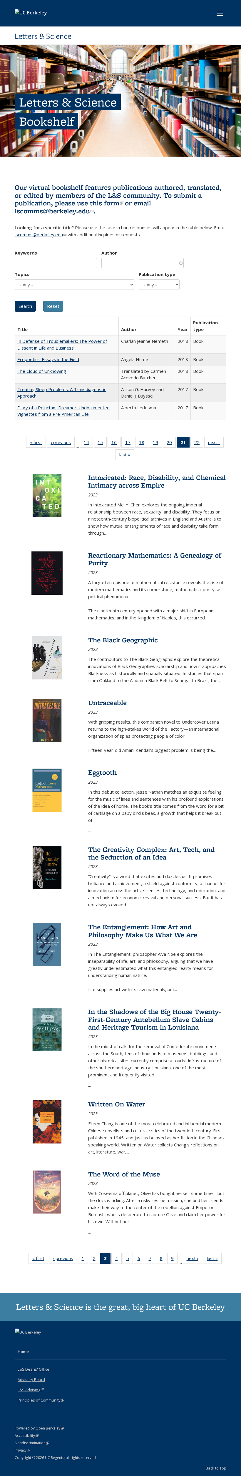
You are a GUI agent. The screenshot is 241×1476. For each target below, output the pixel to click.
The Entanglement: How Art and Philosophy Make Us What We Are (142, 930)
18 (143, 443)
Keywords (26, 253)
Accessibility (27, 1435)
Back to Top (216, 1468)
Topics (22, 274)
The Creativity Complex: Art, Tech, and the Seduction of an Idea (151, 853)
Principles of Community (41, 1400)
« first (38, 443)
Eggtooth (102, 772)
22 (198, 443)
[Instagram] (43, 1342)
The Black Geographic (123, 639)
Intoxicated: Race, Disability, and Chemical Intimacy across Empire (157, 481)
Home (23, 1351)
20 (171, 443)
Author (109, 253)
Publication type (157, 274)
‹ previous (63, 443)
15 (102, 443)
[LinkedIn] (31, 1342)
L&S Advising (31, 1389)
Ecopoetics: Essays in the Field (48, 359)
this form (106, 202)
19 (157, 443)
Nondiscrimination (32, 1442)
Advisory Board (31, 1379)
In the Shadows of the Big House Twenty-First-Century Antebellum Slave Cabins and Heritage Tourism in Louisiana (154, 1019)
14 (88, 443)
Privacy (22, 1450)
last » (126, 456)
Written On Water (116, 1103)
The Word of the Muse (124, 1174)
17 (129, 443)
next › (216, 443)
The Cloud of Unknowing (41, 371)
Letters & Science (43, 36)
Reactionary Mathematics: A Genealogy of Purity (154, 559)
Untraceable (107, 702)
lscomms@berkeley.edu (54, 210)
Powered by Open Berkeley (39, 1428)
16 (115, 443)
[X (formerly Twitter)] (20, 1342)
